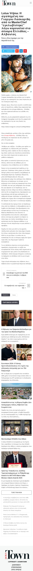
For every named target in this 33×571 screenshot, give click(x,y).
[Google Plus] (17, 51)
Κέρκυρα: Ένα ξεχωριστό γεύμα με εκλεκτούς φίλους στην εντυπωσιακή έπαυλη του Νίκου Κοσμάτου (14, 508)
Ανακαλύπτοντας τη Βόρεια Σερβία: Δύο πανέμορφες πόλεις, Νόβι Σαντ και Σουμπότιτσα (16, 405)
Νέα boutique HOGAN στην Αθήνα (13, 439)
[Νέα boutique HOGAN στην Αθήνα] (16, 428)
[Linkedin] (21, 51)
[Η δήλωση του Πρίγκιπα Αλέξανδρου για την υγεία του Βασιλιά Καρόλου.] (16, 318)
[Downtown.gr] (8, 3)
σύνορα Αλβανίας (9, 135)
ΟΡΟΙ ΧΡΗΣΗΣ (16, 569)
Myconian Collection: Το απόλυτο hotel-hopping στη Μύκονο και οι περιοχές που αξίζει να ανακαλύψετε (16, 531)
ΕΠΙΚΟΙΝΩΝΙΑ (16, 567)
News (14, 295)
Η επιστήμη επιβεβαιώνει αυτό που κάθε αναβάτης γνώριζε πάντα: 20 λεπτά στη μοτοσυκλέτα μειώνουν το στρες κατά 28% (16, 500)
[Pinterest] (25, 51)
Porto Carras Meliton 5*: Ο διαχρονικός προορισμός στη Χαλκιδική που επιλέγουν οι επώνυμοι (16, 517)
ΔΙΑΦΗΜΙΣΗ (16, 565)
